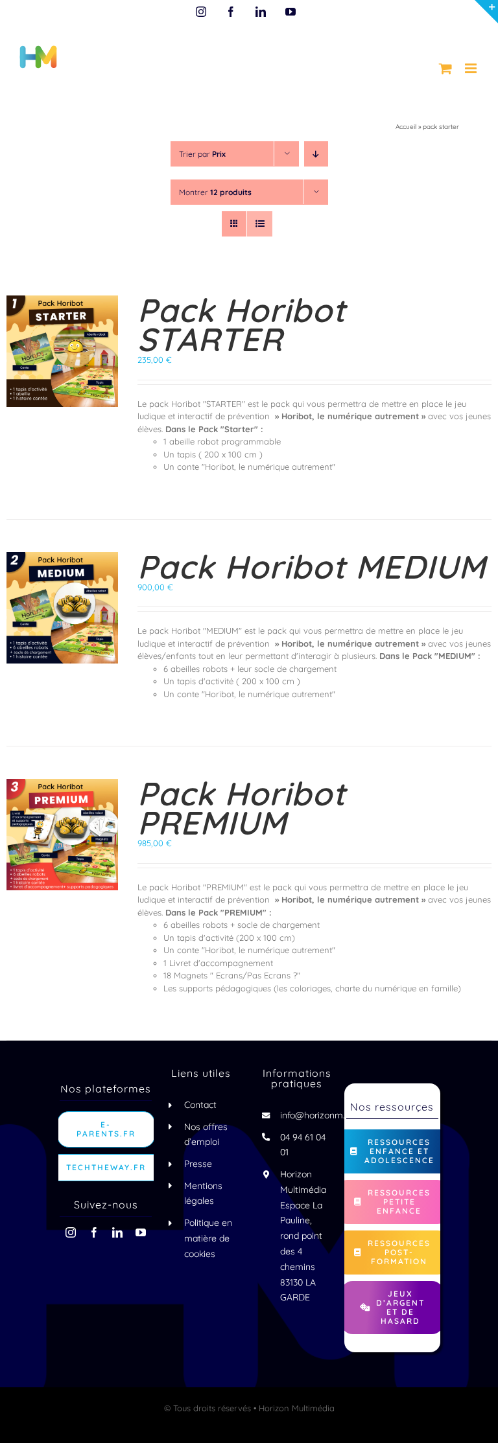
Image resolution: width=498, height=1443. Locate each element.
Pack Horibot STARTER (241, 325)
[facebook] (94, 1232)
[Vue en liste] (259, 224)
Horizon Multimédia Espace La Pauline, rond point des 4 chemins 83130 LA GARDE (303, 1235)
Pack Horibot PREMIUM (241, 808)
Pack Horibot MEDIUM (311, 566)
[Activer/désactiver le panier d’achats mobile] (445, 68)
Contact (200, 1105)
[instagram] (70, 1232)
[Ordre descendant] (316, 154)
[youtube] (141, 1232)
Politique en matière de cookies (208, 1238)
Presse (198, 1164)
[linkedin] (117, 1232)
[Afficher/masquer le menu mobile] (472, 68)
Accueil (406, 126)
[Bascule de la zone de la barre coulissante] (486, 11)
